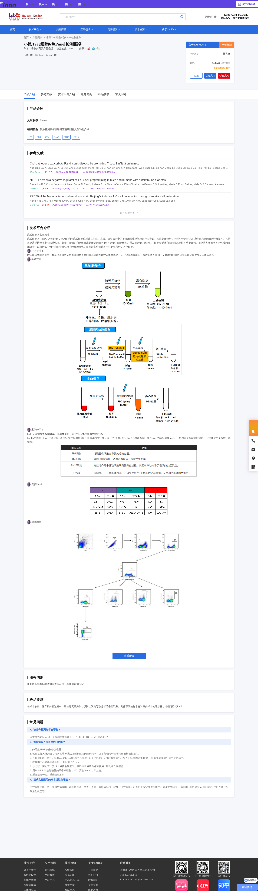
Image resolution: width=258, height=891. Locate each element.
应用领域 (85, 29)
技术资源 (140, 29)
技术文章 (70, 885)
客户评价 (93, 875)
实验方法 (70, 870)
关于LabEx (168, 29)
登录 (207, 16)
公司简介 (93, 870)
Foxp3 (56, 137)
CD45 (66, 137)
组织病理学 (30, 885)
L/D (30, 137)
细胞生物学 (30, 880)
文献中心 (50, 880)
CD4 (47, 137)
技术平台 (34, 29)
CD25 (76, 137)
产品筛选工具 (72, 880)
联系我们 (93, 880)
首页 (12, 29)
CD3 (39, 137)
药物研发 (113, 29)
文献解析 (50, 875)
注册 (214, 16)
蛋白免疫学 (30, 875)
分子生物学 (30, 870)
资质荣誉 (93, 885)
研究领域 (50, 870)
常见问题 (70, 875)
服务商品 (61, 29)
